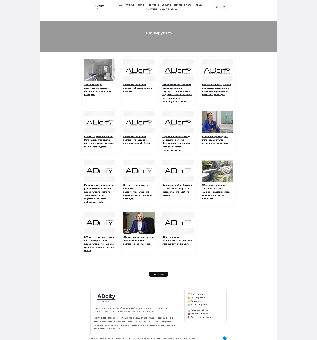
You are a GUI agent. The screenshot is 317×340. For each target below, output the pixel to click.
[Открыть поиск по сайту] (224, 6)
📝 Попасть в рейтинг (198, 310)
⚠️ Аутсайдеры (195, 301)
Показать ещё (158, 274)
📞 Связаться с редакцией (200, 317)
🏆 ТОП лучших (195, 294)
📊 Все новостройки (197, 304)
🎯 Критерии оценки (198, 313)
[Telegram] (225, 338)
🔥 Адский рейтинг (197, 297)
